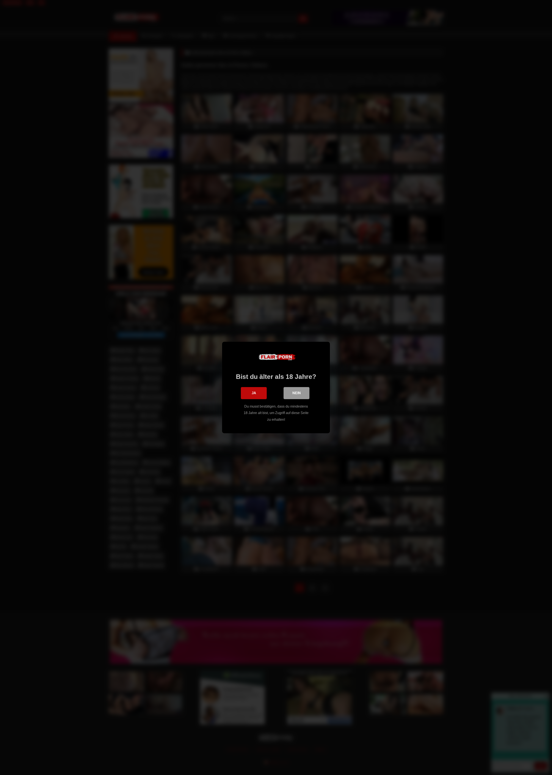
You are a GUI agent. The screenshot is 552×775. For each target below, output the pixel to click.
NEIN (296, 393)
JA (254, 393)
